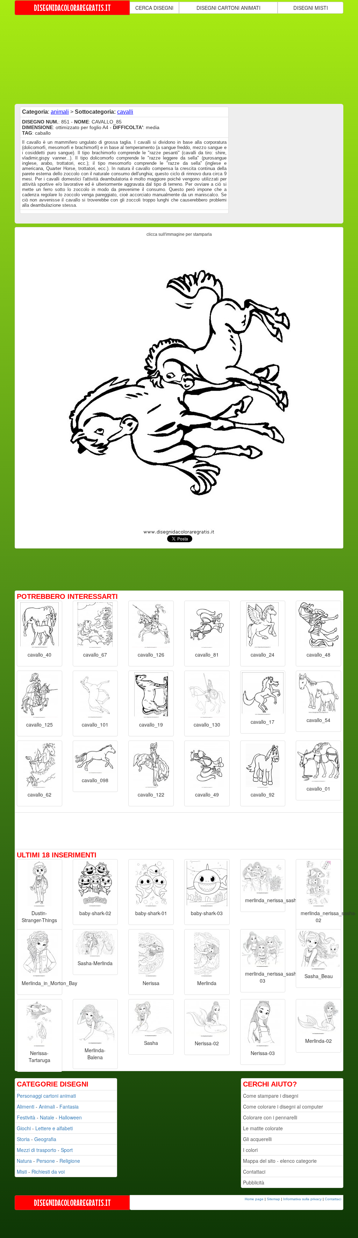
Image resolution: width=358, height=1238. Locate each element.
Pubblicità (253, 1182)
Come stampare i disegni (270, 1095)
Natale (47, 1117)
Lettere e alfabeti (54, 1128)
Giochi (24, 1128)
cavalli (125, 112)
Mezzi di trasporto (36, 1149)
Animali (47, 1106)
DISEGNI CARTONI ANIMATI (228, 7)
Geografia (45, 1139)
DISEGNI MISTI (310, 7)
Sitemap (273, 1199)
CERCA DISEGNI (154, 7)
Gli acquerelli (257, 1139)
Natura (24, 1160)
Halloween (70, 1117)
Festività (26, 1117)
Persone (45, 1160)
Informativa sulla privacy (302, 1199)
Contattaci (254, 1171)
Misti (22, 1171)
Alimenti (25, 1106)
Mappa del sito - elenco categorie (280, 1160)
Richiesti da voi (48, 1171)
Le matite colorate (263, 1128)
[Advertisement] (184, 58)
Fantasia (69, 1106)
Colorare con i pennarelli (270, 1117)
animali (60, 112)
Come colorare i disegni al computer (283, 1106)
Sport (67, 1149)
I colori (250, 1149)
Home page (254, 1199)
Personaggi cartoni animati (46, 1095)
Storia (23, 1139)
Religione (69, 1160)
